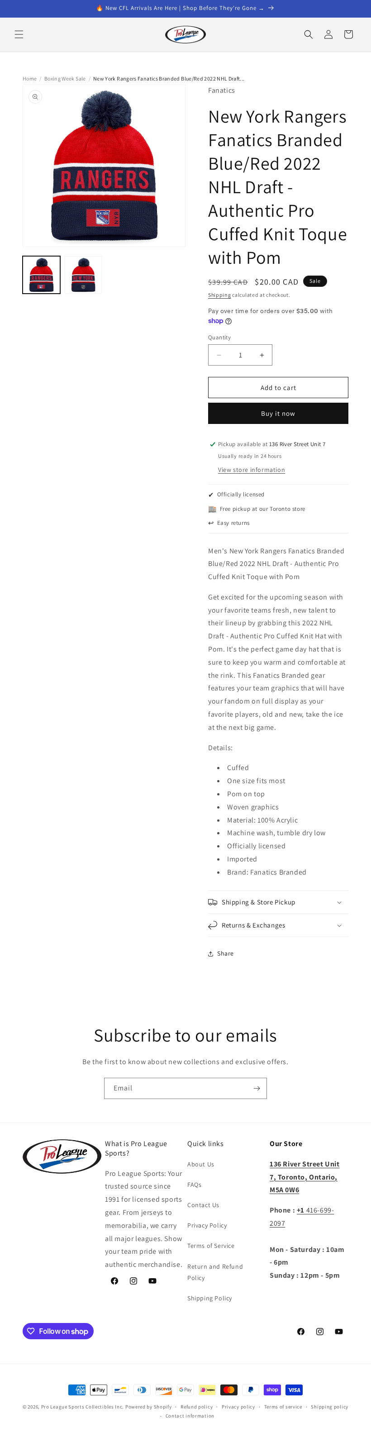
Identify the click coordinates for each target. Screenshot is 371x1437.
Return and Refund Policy (215, 1272)
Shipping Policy (209, 1298)
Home (30, 78)
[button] (19, 34)
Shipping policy (329, 1407)
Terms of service (283, 1407)
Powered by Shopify (148, 1407)
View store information (251, 470)
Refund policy (197, 1407)
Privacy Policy (207, 1225)
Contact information (190, 1416)
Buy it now (278, 413)
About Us (200, 1164)
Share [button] (225, 953)
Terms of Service (211, 1246)
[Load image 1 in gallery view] (41, 275)
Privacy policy (238, 1407)
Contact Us (203, 1205)
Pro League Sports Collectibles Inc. (82, 1407)
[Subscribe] (256, 1088)
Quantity (219, 337)
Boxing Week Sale (65, 78)
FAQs (194, 1184)
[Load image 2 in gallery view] (83, 275)
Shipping (219, 294)
